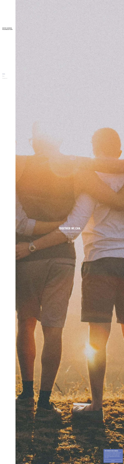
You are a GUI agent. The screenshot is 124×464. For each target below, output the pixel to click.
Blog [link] (3, 76)
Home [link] (3, 73)
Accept (113, 460)
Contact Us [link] (4, 78)
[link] (7, 29)
